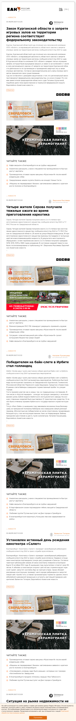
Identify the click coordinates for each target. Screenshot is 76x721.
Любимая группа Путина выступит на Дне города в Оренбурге (35, 513)
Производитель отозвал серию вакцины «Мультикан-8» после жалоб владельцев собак (37, 176)
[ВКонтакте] (57, 94)
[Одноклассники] (60, 94)
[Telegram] (63, 94)
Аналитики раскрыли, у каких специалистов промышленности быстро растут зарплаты (38, 170)
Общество (10, 90)
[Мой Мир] (66, 94)
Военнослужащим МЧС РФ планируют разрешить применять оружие (37, 326)
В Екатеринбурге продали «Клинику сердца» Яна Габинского (35, 677)
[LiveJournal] (68, 94)
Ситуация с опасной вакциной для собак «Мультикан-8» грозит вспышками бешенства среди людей (35, 337)
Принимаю (38, 717)
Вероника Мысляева (61, 200)
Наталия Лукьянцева (61, 355)
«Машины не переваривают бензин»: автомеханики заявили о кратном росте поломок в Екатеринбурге (38, 185)
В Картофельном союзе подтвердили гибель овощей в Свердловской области (38, 509)
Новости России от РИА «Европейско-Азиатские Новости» (14, 9)
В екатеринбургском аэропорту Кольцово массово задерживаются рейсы (37, 518)
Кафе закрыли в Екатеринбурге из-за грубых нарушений (32, 165)
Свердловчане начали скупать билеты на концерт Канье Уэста (35, 180)
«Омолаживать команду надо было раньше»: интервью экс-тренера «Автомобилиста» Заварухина (37, 672)
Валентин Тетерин (62, 533)
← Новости (11, 17)
